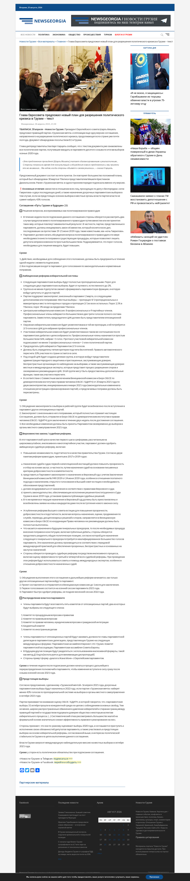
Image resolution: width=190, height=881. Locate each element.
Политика (44, 34)
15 (124, 835)
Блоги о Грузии (123, 34)
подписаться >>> (63, 758)
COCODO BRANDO (93, 873)
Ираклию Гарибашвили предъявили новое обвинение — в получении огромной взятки (73, 825)
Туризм (108, 34)
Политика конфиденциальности (158, 872)
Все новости (28, 34)
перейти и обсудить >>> (67, 762)
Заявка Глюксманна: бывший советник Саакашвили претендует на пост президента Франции (74, 815)
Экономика (59, 34)
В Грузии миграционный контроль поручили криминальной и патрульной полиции (74, 834)
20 (114, 840)
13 (114, 835)
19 (110, 840)
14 (119, 835)
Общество (75, 34)
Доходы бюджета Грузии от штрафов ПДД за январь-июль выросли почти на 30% (75, 852)
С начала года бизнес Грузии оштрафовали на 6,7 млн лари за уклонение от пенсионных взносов (72, 844)
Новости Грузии (26, 872)
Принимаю (154, 877)
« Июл (99, 853)
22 (124, 840)
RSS (59, 859)
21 (119, 840)
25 (105, 844)
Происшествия (92, 34)
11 (105, 835)
